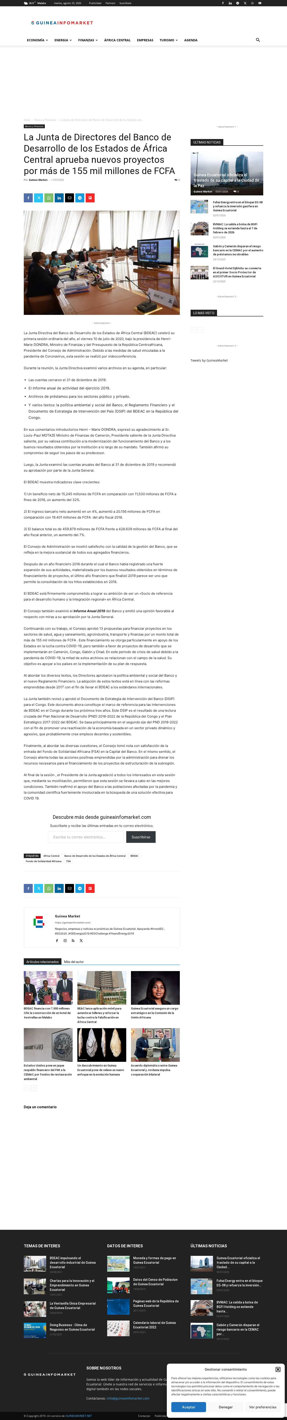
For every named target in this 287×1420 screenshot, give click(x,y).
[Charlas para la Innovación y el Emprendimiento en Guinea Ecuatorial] (35, 1286)
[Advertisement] (143, 84)
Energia (61, 40)
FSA (68, 861)
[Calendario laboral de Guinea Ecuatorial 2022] (118, 1328)
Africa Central (51, 855)
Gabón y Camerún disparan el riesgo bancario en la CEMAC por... (238, 1329)
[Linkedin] (230, 3)
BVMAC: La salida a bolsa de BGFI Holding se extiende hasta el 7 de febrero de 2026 (235, 228)
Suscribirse (141, 837)
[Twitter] (245, 3)
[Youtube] (260, 3)
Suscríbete (125, 3)
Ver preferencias (262, 1407)
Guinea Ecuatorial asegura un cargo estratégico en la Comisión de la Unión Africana (154, 1013)
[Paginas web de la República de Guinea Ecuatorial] (118, 1307)
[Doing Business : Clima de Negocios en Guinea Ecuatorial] (35, 1330)
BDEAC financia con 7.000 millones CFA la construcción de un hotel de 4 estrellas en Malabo (47, 1013)
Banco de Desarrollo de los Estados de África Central (95, 855)
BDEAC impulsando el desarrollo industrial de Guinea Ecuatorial (73, 1262)
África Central (117, 40)
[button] (278, 1369)
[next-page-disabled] (200, 330)
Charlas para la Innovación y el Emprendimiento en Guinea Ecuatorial (72, 1285)
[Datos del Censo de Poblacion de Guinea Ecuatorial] (118, 1285)
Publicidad (95, 3)
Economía (35, 40)
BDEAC (134, 855)
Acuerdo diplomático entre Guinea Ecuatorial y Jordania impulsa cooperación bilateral (154, 1070)
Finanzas (86, 40)
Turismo (167, 40)
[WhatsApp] (252, 3)
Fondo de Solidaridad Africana (43, 861)
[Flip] (90, 197)
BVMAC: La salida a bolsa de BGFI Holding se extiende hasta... (237, 1307)
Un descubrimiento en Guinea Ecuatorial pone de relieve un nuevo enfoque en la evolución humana (100, 1070)
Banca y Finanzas (45, 120)
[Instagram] (66, 941)
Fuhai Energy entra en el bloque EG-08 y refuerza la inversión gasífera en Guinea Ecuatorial (238, 206)
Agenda (191, 40)
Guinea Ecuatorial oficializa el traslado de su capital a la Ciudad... (238, 1262)
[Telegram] (237, 3)
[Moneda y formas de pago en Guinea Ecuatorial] (118, 1264)
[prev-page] (26, 1088)
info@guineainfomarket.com (128, 1398)
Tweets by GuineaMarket (209, 360)
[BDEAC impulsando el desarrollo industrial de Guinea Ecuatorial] (35, 1264)
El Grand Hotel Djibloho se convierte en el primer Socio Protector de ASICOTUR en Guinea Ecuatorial (237, 272)
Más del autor (74, 962)
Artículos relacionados (42, 962)
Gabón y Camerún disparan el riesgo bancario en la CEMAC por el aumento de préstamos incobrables (238, 250)
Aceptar (188, 1407)
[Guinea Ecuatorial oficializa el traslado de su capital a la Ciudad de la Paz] (202, 1264)
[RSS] (74, 941)
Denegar (226, 1407)
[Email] (69, 197)
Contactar (144, 1416)
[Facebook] (223, 3)
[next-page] (34, 1088)
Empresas (145, 40)
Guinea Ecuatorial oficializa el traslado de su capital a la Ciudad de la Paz (226, 180)
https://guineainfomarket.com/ (73, 922)
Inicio (27, 120)
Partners (110, 3)
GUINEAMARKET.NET (78, 1416)
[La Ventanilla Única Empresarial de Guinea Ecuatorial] (35, 1309)
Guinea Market (38, 179)
